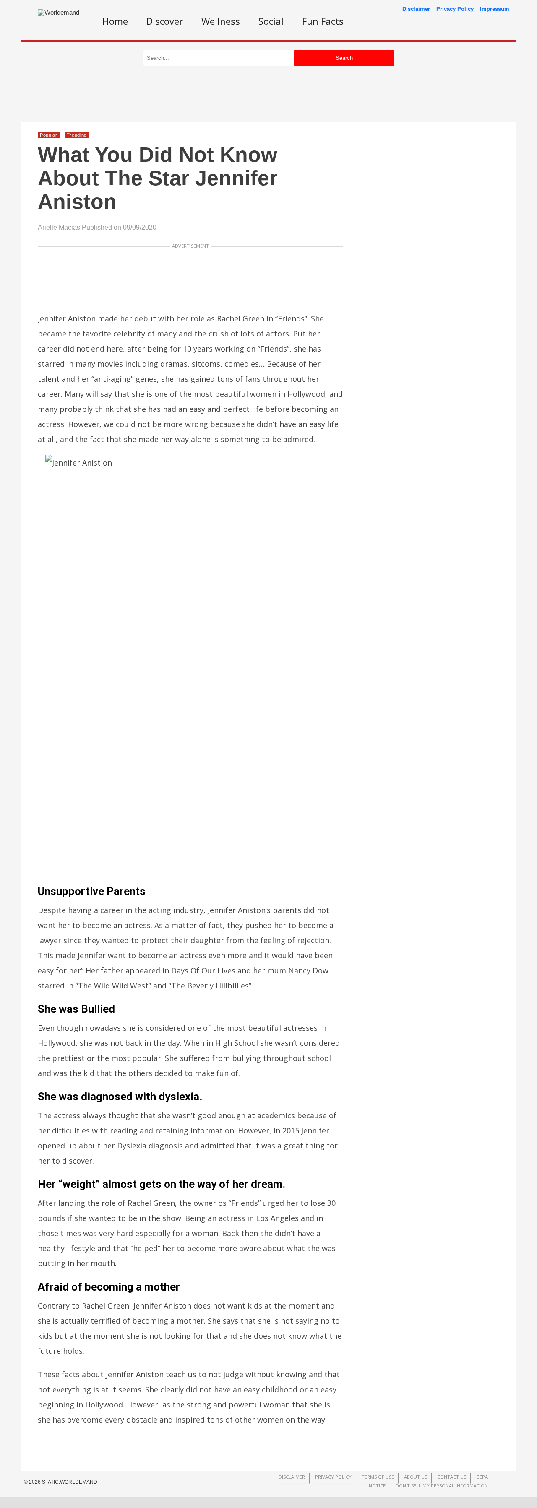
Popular (48, 134)
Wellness (220, 21)
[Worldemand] (58, 12)
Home (115, 21)
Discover (164, 21)
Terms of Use (378, 1477)
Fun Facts (323, 21)
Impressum (494, 9)
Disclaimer (416, 9)
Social (271, 21)
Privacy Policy (455, 9)
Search (344, 58)
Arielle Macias (59, 227)
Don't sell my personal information (442, 1485)
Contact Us (451, 1477)
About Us (415, 1477)
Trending (77, 134)
